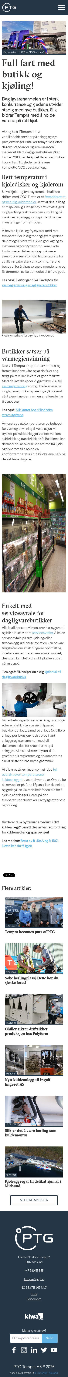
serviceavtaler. (42, 633)
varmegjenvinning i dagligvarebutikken (29, 285)
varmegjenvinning (14, 386)
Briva (34, 1294)
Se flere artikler (34, 1200)
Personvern (34, 1299)
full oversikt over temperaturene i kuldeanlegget (29, 775)
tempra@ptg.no (34, 1279)
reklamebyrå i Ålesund (46, 1373)
